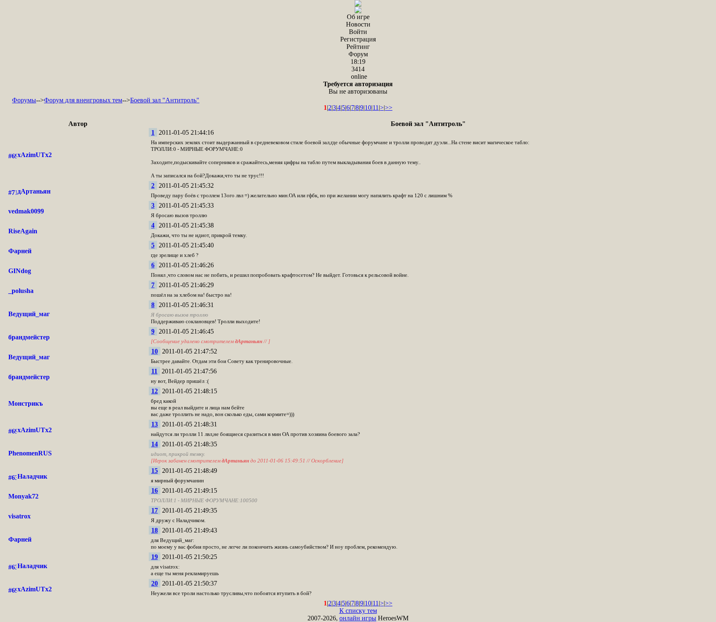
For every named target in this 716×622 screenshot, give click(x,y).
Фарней (19, 250)
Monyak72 (23, 496)
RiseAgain (22, 231)
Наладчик (32, 476)
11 (376, 107)
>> (388, 107)
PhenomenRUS (30, 453)
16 (154, 490)
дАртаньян (34, 191)
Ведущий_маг (29, 313)
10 (368, 107)
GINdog (19, 270)
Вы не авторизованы (358, 87)
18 (154, 530)
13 (154, 424)
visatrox (19, 516)
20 (154, 583)
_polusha (21, 290)
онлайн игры (357, 618)
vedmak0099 (26, 211)
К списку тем (358, 610)
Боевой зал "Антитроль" (164, 100)
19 (154, 556)
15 (154, 470)
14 (154, 444)
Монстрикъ (25, 403)
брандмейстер (29, 337)
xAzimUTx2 (34, 154)
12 (154, 390)
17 (154, 510)
